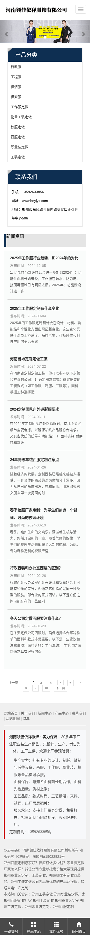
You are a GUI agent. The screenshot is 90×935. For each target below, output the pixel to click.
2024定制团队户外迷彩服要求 (34, 409)
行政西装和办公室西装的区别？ (36, 568)
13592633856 (39, 832)
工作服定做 (19, 107)
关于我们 (28, 713)
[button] (7, 31)
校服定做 (18, 127)
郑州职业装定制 (67, 900)
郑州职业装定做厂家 (69, 894)
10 (46, 688)
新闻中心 (45, 713)
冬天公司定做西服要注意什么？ (36, 618)
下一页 (60, 688)
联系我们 (79, 713)
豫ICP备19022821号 (48, 856)
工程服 (16, 77)
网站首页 (11, 713)
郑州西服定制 (63, 907)
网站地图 (13, 719)
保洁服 (16, 87)
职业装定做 (19, 147)
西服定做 (18, 137)
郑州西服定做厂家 (18, 900)
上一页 (13, 683)
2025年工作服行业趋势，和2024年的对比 (44, 258)
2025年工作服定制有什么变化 (34, 308)
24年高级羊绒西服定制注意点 (34, 459)
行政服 (16, 67)
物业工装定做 (21, 117)
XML (26, 719)
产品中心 (62, 713)
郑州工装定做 (42, 894)
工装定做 (18, 157)
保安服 (16, 97)
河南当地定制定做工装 (29, 359)
